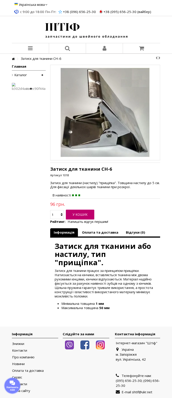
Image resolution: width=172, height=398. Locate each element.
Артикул (56, 175)
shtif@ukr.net (142, 392)
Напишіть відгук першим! (88, 221)
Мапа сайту (21, 391)
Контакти (19, 350)
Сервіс (17, 377)
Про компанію (23, 357)
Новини (18, 364)
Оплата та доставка (100, 232)
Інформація (64, 232)
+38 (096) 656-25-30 (79, 11)
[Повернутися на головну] (13, 59)
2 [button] (31, 89)
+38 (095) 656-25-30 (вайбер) (127, 11)
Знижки (18, 344)
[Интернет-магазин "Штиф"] (86, 29)
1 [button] (27, 89)
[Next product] (159, 57)
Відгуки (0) (135, 232)
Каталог (20, 75)
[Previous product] (156, 57)
